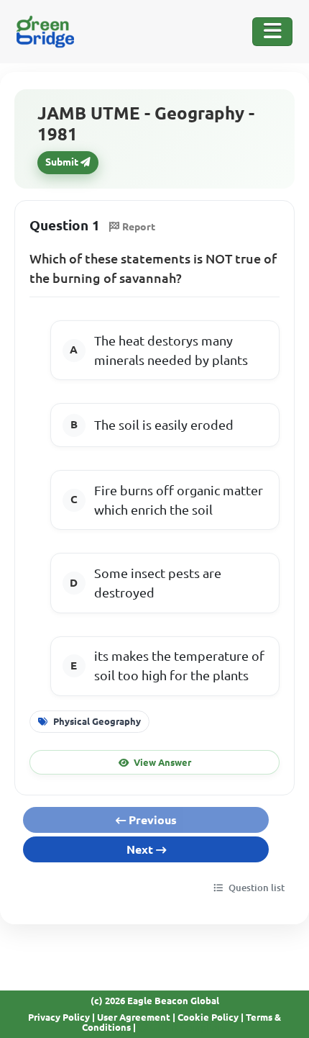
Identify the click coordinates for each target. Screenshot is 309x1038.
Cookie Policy (208, 1017)
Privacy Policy (59, 1017)
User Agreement (133, 1017)
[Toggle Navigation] (272, 31)
